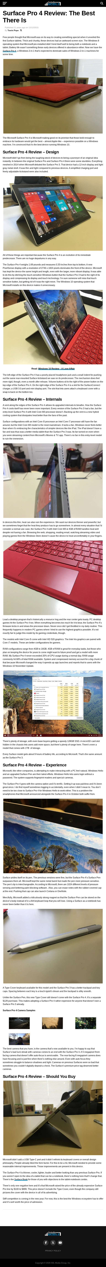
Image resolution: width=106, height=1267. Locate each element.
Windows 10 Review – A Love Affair (56, 369)
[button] (19, 1023)
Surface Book (21, 1179)
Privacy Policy (53, 1251)
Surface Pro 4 (9, 51)
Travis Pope (13, 30)
